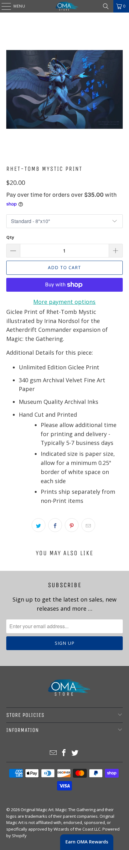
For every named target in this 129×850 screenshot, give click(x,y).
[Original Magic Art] (64, 6)
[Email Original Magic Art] (53, 753)
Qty (10, 237)
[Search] (106, 6)
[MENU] (3, 6)
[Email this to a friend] (88, 525)
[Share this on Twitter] (38, 525)
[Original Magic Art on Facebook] (64, 753)
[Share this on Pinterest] (72, 525)
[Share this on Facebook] (55, 525)
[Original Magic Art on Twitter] (75, 753)
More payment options (64, 301)
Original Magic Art (37, 809)
